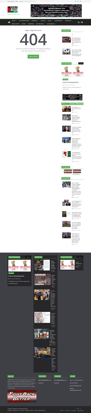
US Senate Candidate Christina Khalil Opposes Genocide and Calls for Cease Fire (76, 130)
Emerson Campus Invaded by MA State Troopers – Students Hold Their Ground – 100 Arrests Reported (53, 357)
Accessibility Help (80, 410)
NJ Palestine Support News (14, 14)
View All (81, 63)
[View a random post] (81, 22)
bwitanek (73, 85)
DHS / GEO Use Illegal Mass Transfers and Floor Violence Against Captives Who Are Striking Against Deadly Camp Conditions (77, 54)
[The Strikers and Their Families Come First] (66, 109)
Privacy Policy (73, 410)
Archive (24, 23)
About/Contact (16, 23)
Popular (66, 104)
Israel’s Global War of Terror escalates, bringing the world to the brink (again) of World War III (76, 204)
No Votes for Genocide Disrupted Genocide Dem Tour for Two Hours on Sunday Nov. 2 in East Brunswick (53, 298)
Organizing (34, 20)
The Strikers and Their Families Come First (76, 109)
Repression (68, 20)
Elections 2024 (39, 23)
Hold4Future (65, 79)
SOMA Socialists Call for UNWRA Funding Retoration (53, 265)
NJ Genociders (58, 20)
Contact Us (40, 383)
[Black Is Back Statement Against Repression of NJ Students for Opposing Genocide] (66, 117)
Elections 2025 (50, 23)
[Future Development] (72, 71)
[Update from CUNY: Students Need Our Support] (42, 281)
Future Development (70, 82)
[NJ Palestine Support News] (9, 22)
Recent (73, 104)
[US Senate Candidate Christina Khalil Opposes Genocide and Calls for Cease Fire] (66, 129)
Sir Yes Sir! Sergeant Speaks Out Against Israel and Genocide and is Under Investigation (76, 225)
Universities (31, 23)
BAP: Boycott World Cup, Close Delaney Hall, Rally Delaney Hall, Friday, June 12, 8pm (76, 40)
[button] (16, 21)
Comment (80, 104)
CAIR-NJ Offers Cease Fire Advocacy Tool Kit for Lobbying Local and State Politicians (77, 214)
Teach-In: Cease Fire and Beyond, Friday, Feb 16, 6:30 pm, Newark (53, 318)
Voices (49, 20)
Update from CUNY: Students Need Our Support (54, 279)
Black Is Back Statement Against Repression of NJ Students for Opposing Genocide (76, 118)
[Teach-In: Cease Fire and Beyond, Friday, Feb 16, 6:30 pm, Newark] (42, 320)
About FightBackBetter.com (44, 380)
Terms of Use (67, 410)
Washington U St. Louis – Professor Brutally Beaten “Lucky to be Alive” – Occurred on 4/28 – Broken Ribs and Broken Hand (76, 238)
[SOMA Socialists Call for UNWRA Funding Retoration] (42, 266)
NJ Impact (43, 20)
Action (13, 20)
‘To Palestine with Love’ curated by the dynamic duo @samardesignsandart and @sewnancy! (77, 156)
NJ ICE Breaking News (24, 20)
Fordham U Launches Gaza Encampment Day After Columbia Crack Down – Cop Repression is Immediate (53, 337)
